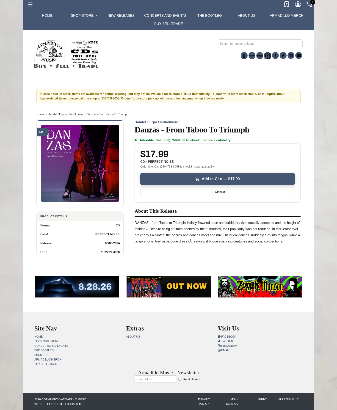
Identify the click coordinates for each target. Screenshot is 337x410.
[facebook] (275, 55)
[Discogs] (260, 56)
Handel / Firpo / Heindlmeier (65, 114)
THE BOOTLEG (209, 15)
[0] (309, 5)
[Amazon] (244, 56)
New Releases (121, 15)
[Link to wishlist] (287, 5)
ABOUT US (246, 15)
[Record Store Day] (267, 56)
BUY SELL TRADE (168, 24)
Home (40, 114)
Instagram (229, 345)
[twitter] (283, 55)
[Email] (299, 55)
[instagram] (291, 55)
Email (225, 350)
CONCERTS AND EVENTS (165, 15)
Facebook (228, 336)
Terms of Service (232, 401)
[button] (84, 15)
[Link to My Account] (298, 5)
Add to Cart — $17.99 (221, 179)
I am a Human (190, 379)
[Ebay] (252, 56)
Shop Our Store (46, 341)
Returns (260, 399)
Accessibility (288, 399)
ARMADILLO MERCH (287, 15)
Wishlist (220, 192)
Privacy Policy (204, 401)
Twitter (227, 341)
